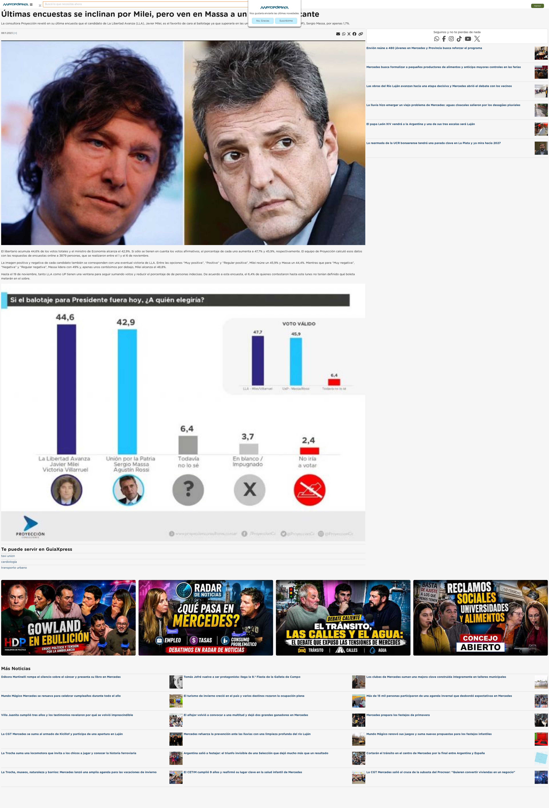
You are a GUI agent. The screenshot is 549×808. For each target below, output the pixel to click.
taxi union (8, 556)
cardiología (9, 562)
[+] (15, 33)
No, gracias (262, 21)
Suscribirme (286, 21)
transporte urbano (14, 567)
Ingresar (537, 6)
